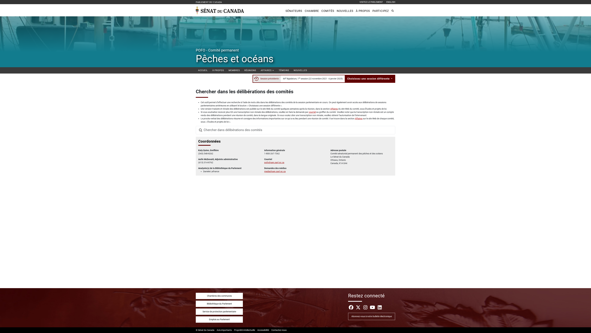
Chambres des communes (219, 296)
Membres (234, 70)
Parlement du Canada (209, 2)
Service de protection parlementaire (219, 311)
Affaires (266, 70)
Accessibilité (263, 330)
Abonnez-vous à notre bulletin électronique (371, 316)
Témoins (284, 70)
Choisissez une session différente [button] (368, 78)
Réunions (250, 70)
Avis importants (224, 330)
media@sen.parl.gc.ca (275, 171)
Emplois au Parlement (219, 319)
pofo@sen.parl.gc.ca (274, 162)
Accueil (203, 70)
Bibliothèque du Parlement (219, 303)
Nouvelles (300, 70)
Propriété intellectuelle (244, 330)
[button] (294, 11)
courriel (312, 112)
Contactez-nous (279, 330)
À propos (218, 70)
